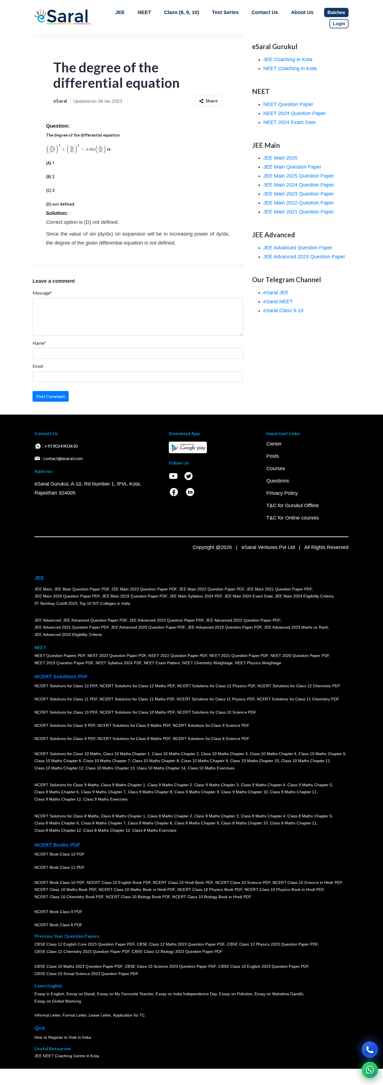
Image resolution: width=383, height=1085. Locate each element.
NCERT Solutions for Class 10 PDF (66, 712)
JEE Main (43, 589)
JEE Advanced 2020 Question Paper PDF (148, 627)
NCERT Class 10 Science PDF (242, 882)
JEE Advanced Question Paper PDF (95, 620)
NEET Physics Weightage (258, 663)
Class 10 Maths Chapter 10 (254, 761)
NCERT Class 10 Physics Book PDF (209, 890)
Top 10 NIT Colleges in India (104, 603)
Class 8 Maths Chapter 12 (57, 830)
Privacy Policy (282, 493)
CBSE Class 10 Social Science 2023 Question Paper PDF (86, 973)
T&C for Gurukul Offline (292, 505)
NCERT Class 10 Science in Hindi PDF (307, 882)
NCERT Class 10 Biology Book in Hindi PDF (211, 897)
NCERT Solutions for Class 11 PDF (65, 699)
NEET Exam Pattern (162, 663)
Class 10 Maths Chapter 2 (175, 753)
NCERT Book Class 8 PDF (58, 925)
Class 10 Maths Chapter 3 (224, 753)
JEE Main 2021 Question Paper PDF (279, 589)
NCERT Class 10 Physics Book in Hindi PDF (284, 890)
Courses (275, 468)
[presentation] (76, 149)
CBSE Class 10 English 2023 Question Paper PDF (263, 966)
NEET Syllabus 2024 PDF (119, 663)
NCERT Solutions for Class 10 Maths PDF (137, 712)
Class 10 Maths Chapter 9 (204, 761)
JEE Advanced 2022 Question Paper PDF (243, 620)
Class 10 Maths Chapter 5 (322, 753)
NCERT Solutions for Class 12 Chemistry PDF (298, 686)
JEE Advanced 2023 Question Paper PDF (166, 620)
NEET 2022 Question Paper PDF (177, 656)
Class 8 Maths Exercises (154, 830)
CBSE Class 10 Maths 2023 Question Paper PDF (78, 966)
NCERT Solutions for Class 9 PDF (64, 725)
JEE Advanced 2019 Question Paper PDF (225, 627)
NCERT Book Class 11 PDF (59, 867)
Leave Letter (100, 1015)
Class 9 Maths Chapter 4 (263, 785)
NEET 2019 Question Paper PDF (63, 663)
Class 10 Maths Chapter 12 (58, 768)
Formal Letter (74, 1015)
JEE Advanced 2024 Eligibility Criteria (68, 634)
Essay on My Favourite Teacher (125, 994)
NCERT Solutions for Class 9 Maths (66, 785)
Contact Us (265, 12)
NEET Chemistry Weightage (207, 663)
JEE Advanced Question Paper (298, 247)
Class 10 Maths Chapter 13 (110, 768)
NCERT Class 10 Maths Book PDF (65, 890)
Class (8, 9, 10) (181, 12)
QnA (39, 1028)
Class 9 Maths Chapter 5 (309, 785)
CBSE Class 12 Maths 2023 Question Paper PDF (181, 944)
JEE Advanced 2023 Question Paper (304, 256)
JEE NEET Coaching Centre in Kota (66, 1056)
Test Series (225, 12)
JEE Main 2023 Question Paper (298, 194)
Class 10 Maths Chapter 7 (106, 761)
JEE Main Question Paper (292, 167)
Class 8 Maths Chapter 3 (216, 816)
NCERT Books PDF (57, 845)
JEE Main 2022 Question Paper (298, 203)
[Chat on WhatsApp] (370, 1070)
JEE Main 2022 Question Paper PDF (211, 589)
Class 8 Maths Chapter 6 (56, 823)
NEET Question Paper (288, 104)
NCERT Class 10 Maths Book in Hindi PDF (137, 890)
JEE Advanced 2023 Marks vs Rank (296, 627)
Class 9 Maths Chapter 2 (169, 785)
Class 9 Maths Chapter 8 (150, 792)
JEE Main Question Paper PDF (81, 589)
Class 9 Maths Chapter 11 (293, 792)
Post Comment (50, 396)
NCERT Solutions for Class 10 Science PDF (216, 712)
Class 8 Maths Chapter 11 (293, 823)
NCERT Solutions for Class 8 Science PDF (211, 739)
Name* (39, 343)
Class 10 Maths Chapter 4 (273, 753)
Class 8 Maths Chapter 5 (309, 816)
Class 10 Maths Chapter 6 (57, 761)
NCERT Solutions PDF (61, 676)
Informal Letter (47, 1015)
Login (339, 23)
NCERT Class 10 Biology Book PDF (138, 897)
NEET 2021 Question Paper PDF (238, 656)
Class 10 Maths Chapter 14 (161, 768)
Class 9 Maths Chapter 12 (57, 799)
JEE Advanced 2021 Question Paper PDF (71, 627)
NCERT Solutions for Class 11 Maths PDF (137, 699)
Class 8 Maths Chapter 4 (263, 816)
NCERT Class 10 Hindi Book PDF (183, 882)
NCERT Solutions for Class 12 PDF (66, 686)
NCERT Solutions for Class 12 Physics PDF (216, 686)
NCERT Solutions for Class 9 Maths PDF (134, 725)
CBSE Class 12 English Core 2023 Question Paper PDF (84, 944)
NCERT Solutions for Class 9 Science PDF (211, 725)
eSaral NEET (278, 301)
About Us (302, 12)
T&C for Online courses (292, 518)
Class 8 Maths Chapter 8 (150, 823)
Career (274, 444)
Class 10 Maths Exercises (211, 768)
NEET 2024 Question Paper (294, 113)
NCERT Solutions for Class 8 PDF (64, 739)
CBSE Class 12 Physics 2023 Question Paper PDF (272, 944)
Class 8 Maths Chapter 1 (123, 816)
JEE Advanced (47, 620)
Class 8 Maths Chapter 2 (169, 816)
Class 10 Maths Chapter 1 (126, 753)
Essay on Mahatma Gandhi (279, 994)
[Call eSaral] (370, 1050)
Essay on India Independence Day (186, 994)
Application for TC (129, 1015)
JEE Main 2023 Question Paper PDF (144, 589)
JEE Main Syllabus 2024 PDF (196, 596)
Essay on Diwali (80, 994)
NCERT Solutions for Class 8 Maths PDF (134, 739)
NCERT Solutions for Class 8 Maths (66, 816)
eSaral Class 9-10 (283, 310)
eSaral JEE (276, 292)
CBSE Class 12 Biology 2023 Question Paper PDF (177, 951)
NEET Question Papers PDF (59, 656)
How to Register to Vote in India (62, 1037)
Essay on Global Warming (57, 1001)
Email (38, 366)
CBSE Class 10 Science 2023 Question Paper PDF (170, 966)
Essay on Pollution (235, 994)
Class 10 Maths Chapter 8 (155, 761)
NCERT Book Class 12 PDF (59, 854)
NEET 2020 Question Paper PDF (300, 656)
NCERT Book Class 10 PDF (59, 882)
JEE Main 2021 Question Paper (298, 212)
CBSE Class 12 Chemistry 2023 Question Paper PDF (82, 951)
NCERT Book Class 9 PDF (58, 912)
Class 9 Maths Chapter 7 (103, 792)
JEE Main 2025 (280, 158)
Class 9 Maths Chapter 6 (56, 792)
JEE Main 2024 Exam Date (248, 596)
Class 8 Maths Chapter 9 (196, 823)
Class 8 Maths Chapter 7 (103, 823)
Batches (336, 12)
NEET (144, 12)
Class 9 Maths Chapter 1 (123, 785)
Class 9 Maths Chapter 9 (196, 792)
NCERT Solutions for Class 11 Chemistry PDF (298, 699)
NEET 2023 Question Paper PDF (116, 656)
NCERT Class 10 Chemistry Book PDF (68, 897)
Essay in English (49, 994)
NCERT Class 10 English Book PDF (119, 882)
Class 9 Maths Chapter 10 (244, 792)
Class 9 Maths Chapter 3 (216, 785)
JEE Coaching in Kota (287, 59)
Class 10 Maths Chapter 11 (305, 761)
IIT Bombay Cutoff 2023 (55, 603)
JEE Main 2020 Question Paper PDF (67, 596)
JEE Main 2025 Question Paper (298, 176)
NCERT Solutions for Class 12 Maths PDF (137, 686)
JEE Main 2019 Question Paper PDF (134, 596)
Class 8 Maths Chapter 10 (244, 823)
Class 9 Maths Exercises (105, 799)
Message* (42, 292)
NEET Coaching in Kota (290, 68)
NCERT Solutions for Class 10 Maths (67, 753)
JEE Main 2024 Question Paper (298, 185)
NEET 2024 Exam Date (289, 122)
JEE (120, 12)
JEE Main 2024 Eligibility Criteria (304, 596)
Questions (277, 481)
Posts (272, 456)
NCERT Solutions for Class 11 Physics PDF (216, 699)
